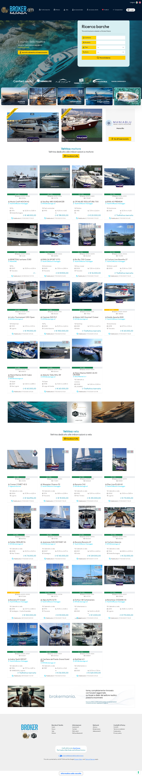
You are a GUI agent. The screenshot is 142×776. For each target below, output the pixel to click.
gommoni (133, 101)
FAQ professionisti (77, 733)
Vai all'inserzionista (121, 139)
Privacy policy (118, 733)
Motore (54, 733)
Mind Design (76, 748)
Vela (53, 731)
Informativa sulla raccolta (71, 773)
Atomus (95, 727)
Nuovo (53, 729)
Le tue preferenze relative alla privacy (73, 755)
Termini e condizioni (119, 729)
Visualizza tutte (72, 156)
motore (21, 101)
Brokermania (96, 729)
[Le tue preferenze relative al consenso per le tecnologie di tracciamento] (138, 772)
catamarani (75, 101)
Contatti (116, 727)
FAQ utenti (75, 731)
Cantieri (74, 729)
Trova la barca (104, 58)
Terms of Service (90, 759)
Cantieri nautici (23, 81)
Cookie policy (117, 731)
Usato (53, 727)
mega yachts (103, 101)
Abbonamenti (97, 731)
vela (51, 101)
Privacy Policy (78, 759)
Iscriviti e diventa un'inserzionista (34, 52)
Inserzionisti (75, 727)
